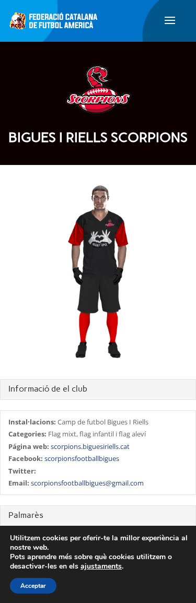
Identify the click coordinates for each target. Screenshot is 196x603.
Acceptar (33, 586)
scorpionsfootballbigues (81, 458)
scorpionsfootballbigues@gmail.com (87, 483)
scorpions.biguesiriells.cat (90, 446)
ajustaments (101, 566)
